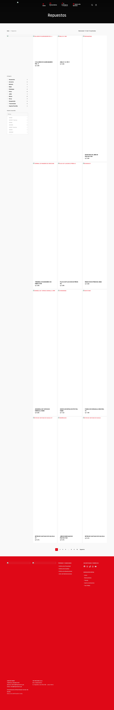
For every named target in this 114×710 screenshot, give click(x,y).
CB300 (18, 130)
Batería (11, 84)
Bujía (10, 87)
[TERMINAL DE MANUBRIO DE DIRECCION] (45, 221)
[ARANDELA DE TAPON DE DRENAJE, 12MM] (45, 348)
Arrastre (11, 82)
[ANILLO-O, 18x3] (70, 47)
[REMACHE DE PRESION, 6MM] (95, 221)
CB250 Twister (18, 127)
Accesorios (12, 79)
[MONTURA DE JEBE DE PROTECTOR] (95, 93)
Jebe (10, 94)
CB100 (18, 118)
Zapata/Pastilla (13, 106)
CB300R (18, 132)
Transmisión (12, 103)
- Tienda (86, 580)
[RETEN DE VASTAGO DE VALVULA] (95, 475)
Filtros (9, 114)
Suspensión (12, 101)
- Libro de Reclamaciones (65, 574)
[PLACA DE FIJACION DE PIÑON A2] (70, 221)
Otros (10, 99)
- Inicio (85, 575)
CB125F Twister (18, 120)
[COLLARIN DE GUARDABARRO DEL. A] (45, 47)
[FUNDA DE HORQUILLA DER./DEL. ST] (95, 348)
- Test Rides (87, 585)
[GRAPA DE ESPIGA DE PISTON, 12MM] (70, 348)
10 (77, 549)
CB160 (18, 122)
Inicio (8, 31)
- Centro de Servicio (89, 583)
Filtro (10, 91)
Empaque (11, 89)
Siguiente (82, 549)
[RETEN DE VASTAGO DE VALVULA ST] (45, 475)
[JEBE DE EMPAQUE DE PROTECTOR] (70, 475)
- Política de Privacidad (64, 566)
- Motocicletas (87, 578)
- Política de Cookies (63, 569)
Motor (10, 96)
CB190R (18, 125)
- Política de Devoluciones (65, 571)
